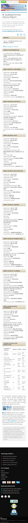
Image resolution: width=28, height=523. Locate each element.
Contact (3, 475)
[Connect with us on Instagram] (6, 496)
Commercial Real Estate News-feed (11, 493)
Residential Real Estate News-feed (11, 490)
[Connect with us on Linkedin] (9, 496)
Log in (3, 1)
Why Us (3, 470)
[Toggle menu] (25, 6)
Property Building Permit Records (11, 31)
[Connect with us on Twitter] (2, 496)
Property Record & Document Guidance (12, 488)
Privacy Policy (4, 477)
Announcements (5, 472)
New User (23, 1)
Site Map (3, 479)
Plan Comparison (12, 421)
